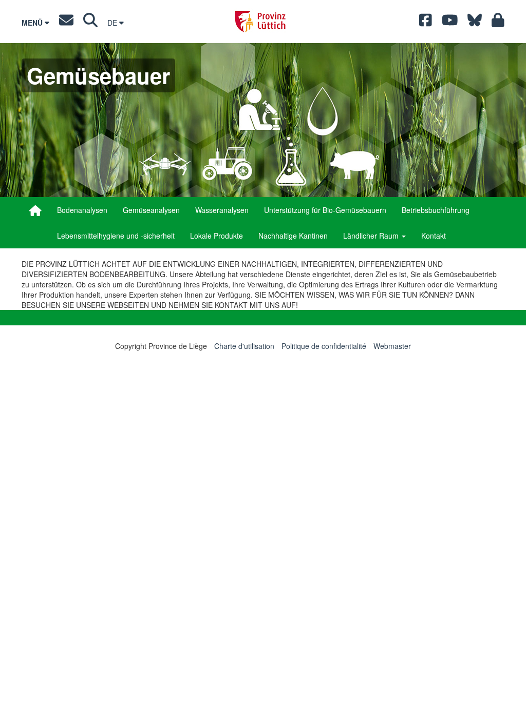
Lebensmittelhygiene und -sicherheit (116, 235)
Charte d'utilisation (244, 346)
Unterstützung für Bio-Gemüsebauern (325, 210)
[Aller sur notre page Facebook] (425, 22)
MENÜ (33, 22)
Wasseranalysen (222, 210)
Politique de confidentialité (323, 346)
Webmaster (392, 346)
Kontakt (433, 235)
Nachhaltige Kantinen (293, 235)
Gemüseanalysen (151, 210)
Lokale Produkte (216, 235)
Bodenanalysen (82, 210)
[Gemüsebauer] (35, 210)
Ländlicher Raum (372, 235)
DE (113, 22)
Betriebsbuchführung (435, 210)
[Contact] (66, 22)
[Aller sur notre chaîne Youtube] (450, 22)
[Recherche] (90, 22)
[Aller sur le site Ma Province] (498, 22)
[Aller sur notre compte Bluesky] (474, 22)
